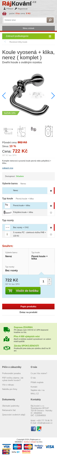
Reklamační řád (8, 410)
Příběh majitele (37, 382)
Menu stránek (28, 28)
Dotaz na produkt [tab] (28, 312)
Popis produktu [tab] (28, 306)
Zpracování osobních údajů (13, 415)
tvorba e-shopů (30, 442)
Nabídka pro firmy (9, 389)
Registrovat (22, 9)
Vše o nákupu (8, 385)
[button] (53, 95)
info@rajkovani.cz (44, 423)
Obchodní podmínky (10, 406)
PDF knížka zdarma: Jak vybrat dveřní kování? (12, 379)
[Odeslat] (50, 20)
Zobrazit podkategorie (17, 36)
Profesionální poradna (11, 373)
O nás (33, 378)
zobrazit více (7, 168)
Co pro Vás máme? (39, 373)
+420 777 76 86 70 (44, 420)
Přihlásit (9, 9)
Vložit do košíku (27, 290)
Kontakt (34, 387)
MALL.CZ (35, 393)
